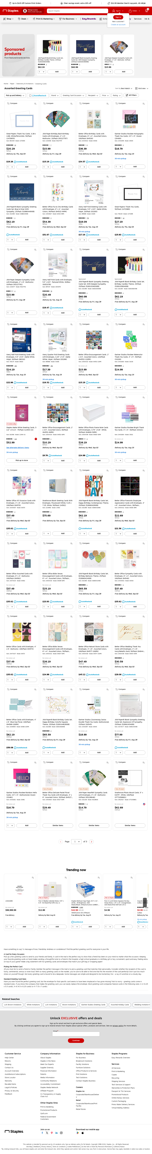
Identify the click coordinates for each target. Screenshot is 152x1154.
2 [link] (14, 512)
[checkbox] (37, 95)
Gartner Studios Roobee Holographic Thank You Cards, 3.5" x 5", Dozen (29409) (129, 136)
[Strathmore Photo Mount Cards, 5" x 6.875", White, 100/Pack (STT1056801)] (130, 778)
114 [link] (15, 439)
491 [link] (52, 366)
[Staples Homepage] (11, 10)
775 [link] (88, 218)
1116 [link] (146, 907)
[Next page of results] (91, 842)
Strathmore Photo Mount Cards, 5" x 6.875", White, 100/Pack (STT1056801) (129, 795)
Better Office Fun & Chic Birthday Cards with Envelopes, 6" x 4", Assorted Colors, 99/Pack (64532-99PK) (58, 209)
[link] (25, 3)
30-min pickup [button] (120, 158)
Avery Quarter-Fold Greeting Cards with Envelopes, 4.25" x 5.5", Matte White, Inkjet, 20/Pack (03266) (56, 357)
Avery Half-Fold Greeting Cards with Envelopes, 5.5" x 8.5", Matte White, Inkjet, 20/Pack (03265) (93, 209)
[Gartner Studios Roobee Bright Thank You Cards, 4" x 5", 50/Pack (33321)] (130, 413)
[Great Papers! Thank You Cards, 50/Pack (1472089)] (130, 192)
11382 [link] (81, 907)
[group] (19, 902)
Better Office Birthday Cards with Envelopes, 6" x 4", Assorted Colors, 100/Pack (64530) (93, 136)
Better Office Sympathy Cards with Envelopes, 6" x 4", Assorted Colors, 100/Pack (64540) (129, 576)
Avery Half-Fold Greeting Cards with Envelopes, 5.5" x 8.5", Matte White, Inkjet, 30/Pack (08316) (20, 357)
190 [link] (15, 366)
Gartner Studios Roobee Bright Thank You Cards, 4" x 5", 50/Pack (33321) (129, 428)
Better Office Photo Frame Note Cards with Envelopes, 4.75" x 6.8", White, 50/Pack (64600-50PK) (93, 430)
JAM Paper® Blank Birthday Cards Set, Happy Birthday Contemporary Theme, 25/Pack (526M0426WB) (94, 503)
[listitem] (52, 55)
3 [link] (14, 218)
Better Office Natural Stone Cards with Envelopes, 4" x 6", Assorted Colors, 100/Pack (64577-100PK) (93, 649)
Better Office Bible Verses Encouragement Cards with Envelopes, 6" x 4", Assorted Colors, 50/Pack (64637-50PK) (57, 649)
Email (55, 1031)
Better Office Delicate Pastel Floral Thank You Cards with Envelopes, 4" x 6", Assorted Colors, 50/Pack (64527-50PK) (57, 795)
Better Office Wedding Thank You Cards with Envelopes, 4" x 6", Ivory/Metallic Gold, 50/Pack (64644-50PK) (129, 649)
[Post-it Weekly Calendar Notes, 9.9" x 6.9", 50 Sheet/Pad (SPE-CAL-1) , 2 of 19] (52, 889)
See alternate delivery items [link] (17, 447)
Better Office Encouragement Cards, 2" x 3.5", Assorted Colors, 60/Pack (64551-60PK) (58, 430)
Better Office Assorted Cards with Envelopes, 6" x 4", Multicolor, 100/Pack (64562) (19, 576)
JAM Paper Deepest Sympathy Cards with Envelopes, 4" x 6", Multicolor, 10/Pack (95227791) (118, 60)
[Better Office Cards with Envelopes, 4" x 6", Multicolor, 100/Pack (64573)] (21, 632)
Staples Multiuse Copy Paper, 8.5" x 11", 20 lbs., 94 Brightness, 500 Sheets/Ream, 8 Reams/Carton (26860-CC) (84, 903)
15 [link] (15, 145)
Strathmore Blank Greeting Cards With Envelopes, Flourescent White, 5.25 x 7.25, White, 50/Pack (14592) (57, 503)
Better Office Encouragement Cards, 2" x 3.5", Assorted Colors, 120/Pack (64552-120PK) (94, 357)
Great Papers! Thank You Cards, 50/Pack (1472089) (127, 208)
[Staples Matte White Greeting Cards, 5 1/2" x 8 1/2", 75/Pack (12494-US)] (21, 413)
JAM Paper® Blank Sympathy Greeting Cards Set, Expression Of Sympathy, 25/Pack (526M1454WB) (130, 722)
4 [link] (113, 64)
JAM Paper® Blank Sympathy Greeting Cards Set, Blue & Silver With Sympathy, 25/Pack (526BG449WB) (21, 209)
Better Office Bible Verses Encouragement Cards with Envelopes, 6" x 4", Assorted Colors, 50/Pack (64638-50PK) (57, 576)
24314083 (9, 901)
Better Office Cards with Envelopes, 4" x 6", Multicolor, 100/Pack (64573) (21, 648)
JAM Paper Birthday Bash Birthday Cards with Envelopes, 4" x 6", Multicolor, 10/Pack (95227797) (56, 136)
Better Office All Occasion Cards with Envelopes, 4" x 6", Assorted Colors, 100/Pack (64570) (20, 503)
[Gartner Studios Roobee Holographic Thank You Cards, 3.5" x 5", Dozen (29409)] (130, 119)
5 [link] (123, 145)
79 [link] (51, 291)
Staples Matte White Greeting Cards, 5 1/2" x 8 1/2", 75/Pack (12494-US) (21, 428)
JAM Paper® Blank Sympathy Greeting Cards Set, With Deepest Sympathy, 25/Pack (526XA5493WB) (84, 60)
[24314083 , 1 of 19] (19, 889)
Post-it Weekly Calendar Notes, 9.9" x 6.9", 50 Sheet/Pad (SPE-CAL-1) (51, 902)
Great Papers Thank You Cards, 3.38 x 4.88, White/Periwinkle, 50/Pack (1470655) (21, 136)
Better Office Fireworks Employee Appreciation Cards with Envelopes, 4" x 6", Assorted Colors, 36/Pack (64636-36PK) (130, 503)
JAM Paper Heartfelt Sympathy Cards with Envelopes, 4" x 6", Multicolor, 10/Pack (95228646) (93, 795)
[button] (105, 11)
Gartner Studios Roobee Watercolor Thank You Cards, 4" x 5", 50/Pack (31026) (128, 357)
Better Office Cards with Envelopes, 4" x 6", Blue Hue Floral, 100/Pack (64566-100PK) (21, 722)
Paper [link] (12, 84)
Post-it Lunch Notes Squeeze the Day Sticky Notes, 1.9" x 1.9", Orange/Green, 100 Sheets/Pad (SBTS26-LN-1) (117, 903)
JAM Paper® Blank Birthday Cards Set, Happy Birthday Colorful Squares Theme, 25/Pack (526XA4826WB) (57, 722)
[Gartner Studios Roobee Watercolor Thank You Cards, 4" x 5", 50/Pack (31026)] (130, 340)
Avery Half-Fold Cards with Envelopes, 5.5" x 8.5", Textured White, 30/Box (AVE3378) (57, 282)
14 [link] (123, 218)
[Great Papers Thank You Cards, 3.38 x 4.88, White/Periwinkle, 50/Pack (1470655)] (21, 119)
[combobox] (77, 11)
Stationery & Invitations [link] (24, 84)
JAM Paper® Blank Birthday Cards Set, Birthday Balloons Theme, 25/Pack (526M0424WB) (93, 576)
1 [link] (46, 64)
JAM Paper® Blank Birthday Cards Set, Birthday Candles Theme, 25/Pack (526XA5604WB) (50, 60)
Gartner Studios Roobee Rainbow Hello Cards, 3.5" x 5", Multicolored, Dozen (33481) (21, 795)
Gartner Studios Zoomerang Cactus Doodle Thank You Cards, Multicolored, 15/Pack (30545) (94, 722)
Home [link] (6, 84)
